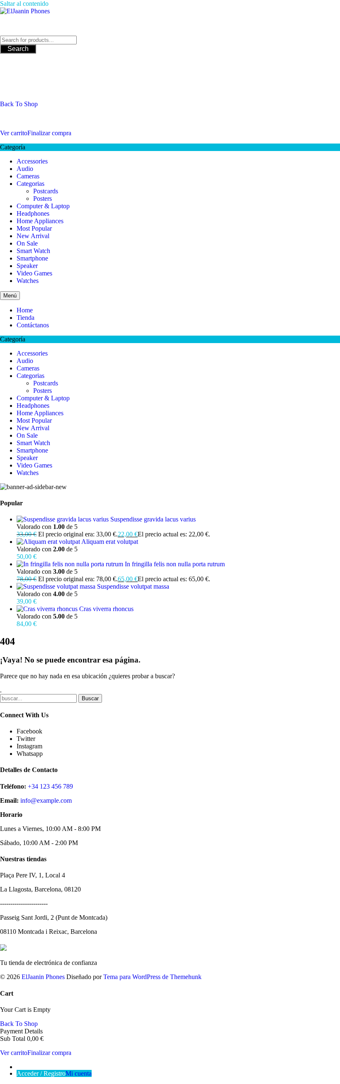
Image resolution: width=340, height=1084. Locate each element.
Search (18, 48)
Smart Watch (33, 250)
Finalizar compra (49, 132)
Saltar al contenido (24, 3)
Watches (28, 280)
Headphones (33, 213)
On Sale (27, 243)
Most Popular (34, 228)
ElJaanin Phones (43, 976)
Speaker (27, 265)
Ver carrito (13, 132)
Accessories (32, 161)
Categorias (30, 183)
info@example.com (46, 800)
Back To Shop (19, 103)
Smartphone (32, 258)
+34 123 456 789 (50, 786)
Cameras (28, 176)
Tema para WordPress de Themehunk (152, 976)
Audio (25, 168)
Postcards (45, 191)
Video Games (34, 273)
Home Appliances (40, 220)
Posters (42, 198)
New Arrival (33, 235)
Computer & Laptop (43, 205)
